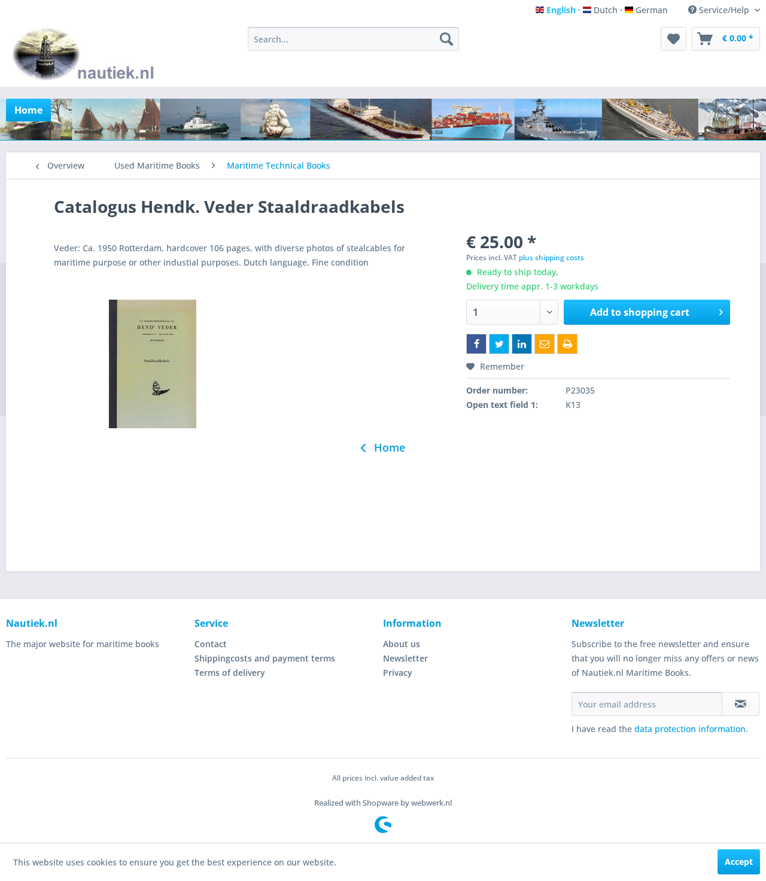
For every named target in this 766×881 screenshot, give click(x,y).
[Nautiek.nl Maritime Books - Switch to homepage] (86, 54)
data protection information (690, 728)
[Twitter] (499, 343)
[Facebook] (476, 343)
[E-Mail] (544, 343)
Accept (739, 861)
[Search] (446, 39)
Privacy (397, 672)
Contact (210, 644)
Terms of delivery (229, 672)
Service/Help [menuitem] (724, 10)
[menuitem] (353, 39)
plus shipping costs (551, 257)
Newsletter (405, 658)
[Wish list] (673, 39)
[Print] (567, 343)
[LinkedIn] (521, 343)
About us (401, 644)
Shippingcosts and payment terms (264, 658)
